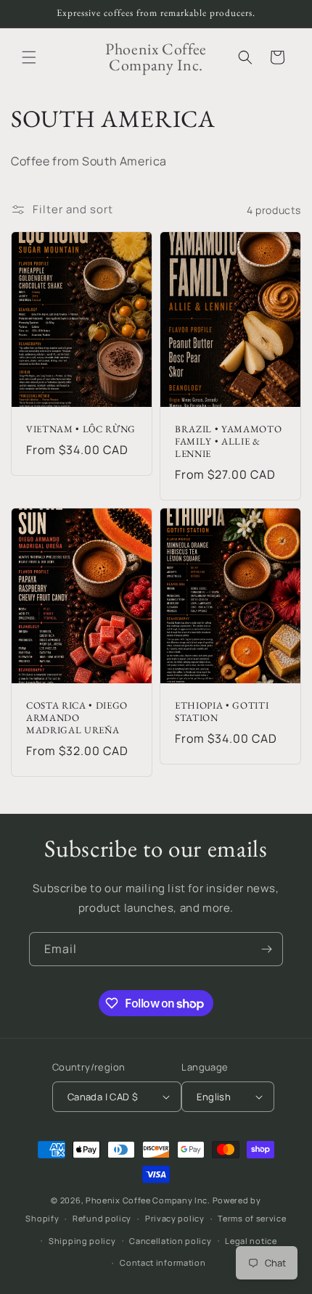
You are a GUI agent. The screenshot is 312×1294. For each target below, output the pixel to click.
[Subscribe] (266, 949)
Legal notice (250, 1240)
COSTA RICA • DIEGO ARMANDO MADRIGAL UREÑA (77, 718)
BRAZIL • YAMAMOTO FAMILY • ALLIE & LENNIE (228, 442)
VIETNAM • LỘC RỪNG (81, 429)
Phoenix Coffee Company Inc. (148, 1200)
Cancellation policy (170, 1240)
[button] (29, 57)
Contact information (162, 1262)
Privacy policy (175, 1218)
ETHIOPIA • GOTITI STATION (221, 712)
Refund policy (102, 1218)
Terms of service (252, 1218)
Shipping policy (82, 1240)
